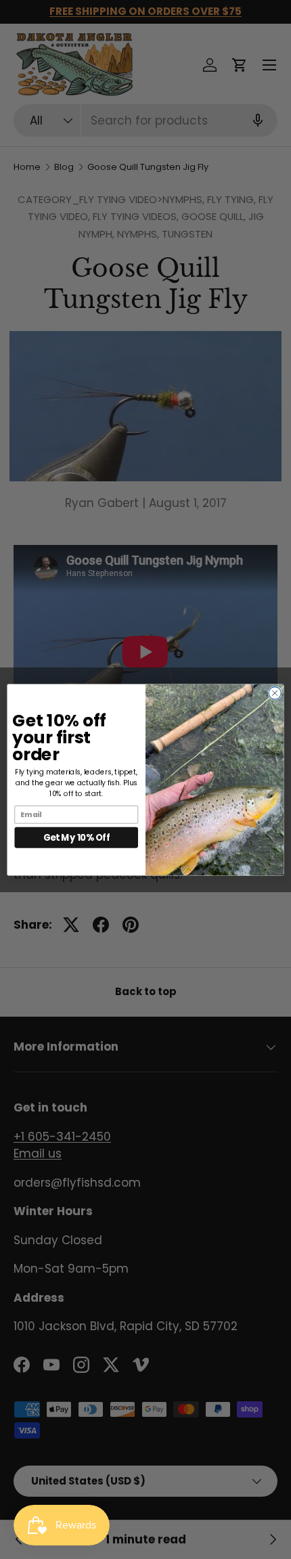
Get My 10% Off (76, 837)
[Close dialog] (275, 692)
